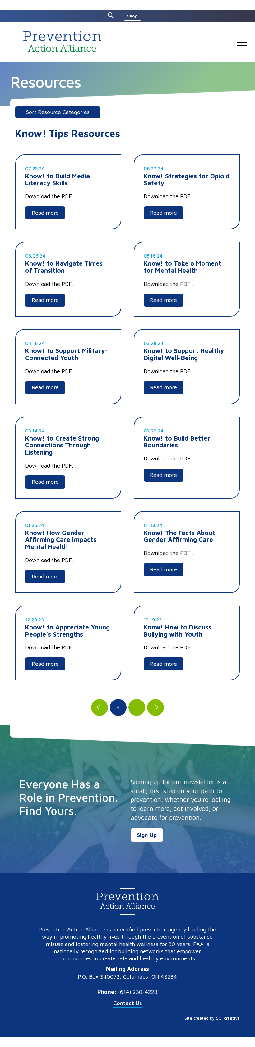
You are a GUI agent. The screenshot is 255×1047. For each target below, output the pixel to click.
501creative (228, 1018)
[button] (112, 15)
